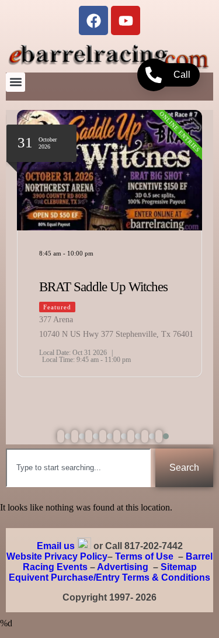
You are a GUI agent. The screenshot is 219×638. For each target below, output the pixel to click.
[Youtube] (125, 20)
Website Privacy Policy (56, 556)
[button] (15, 82)
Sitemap (179, 567)
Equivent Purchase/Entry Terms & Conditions (109, 577)
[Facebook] (93, 20)
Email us (56, 546)
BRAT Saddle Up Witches (103, 287)
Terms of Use (144, 556)
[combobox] (78, 468)
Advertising (122, 567)
